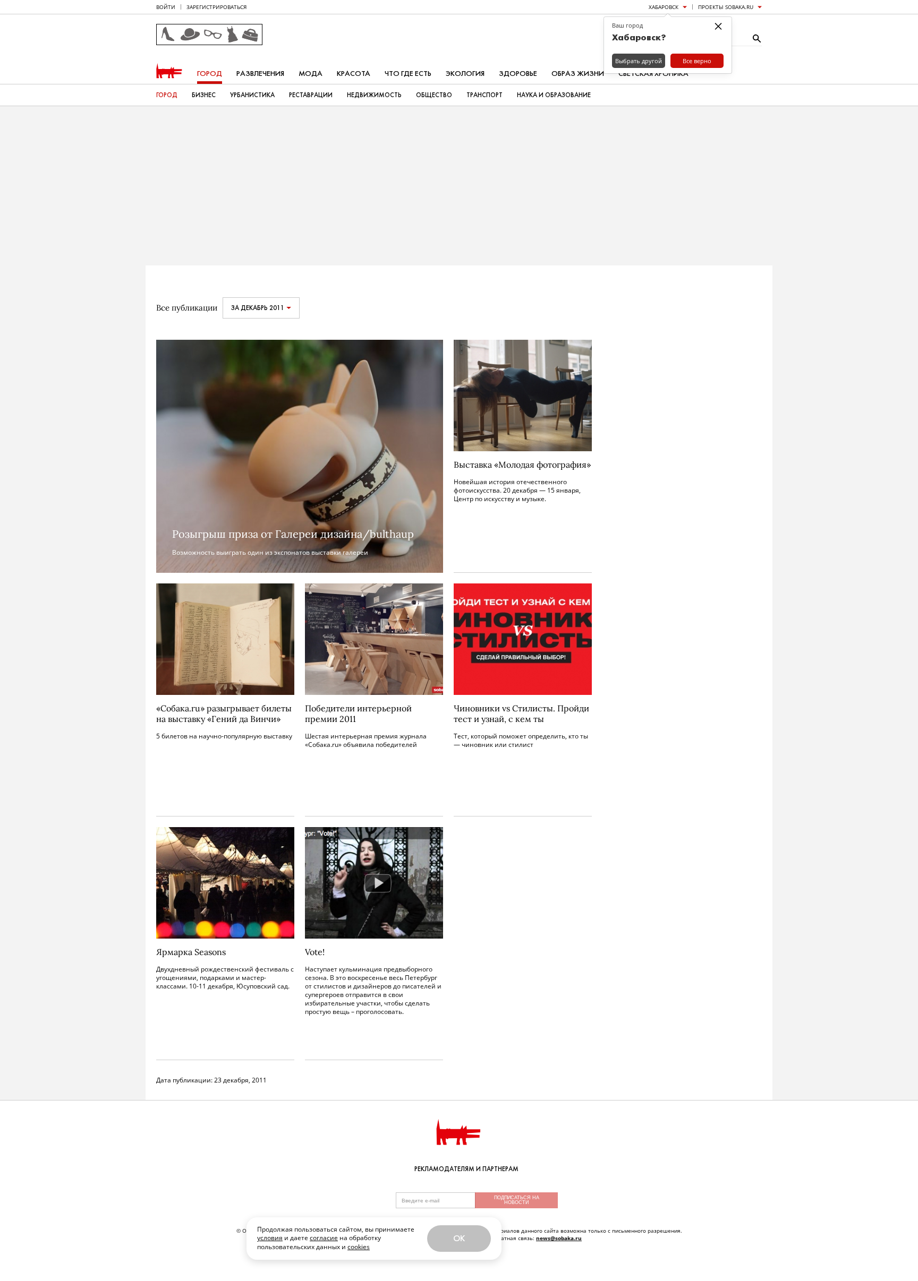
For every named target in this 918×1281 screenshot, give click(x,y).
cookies (358, 1246)
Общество (434, 95)
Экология (465, 73)
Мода (310, 73)
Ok (459, 1238)
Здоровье (518, 73)
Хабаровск (663, 7)
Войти (165, 7)
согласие (324, 1237)
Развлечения (260, 73)
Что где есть (408, 73)
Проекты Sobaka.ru (725, 7)
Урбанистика (252, 95)
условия (270, 1237)
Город (209, 73)
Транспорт (484, 95)
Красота (353, 73)
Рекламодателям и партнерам (466, 1169)
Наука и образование (554, 95)
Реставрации (311, 95)
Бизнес (204, 95)
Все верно (697, 61)
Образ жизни (577, 73)
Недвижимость (374, 95)
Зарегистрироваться (216, 7)
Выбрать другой (638, 61)
